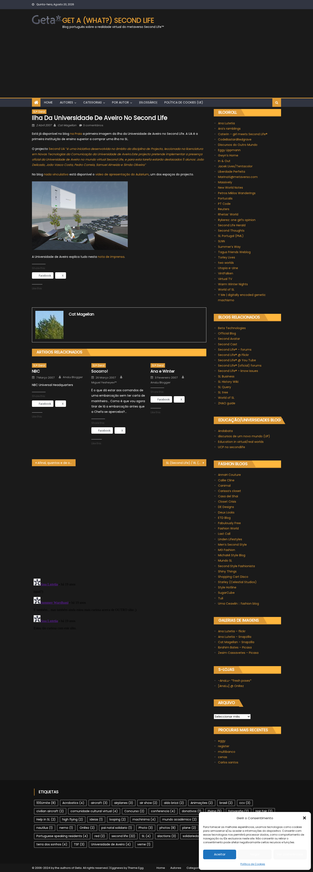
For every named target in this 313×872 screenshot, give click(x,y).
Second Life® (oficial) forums (239, 365)
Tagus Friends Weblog (234, 252)
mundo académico (179, 819)
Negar (255, 854)
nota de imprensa (111, 257)
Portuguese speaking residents (62, 836)
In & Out (224, 161)
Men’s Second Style (232, 544)
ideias (96, 819)
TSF (79, 844)
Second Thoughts (231, 230)
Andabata (225, 431)
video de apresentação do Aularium (122, 174)
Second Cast (227, 344)
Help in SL (46, 819)
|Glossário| (148, 102)
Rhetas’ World (228, 214)
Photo (146, 828)
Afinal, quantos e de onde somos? (56, 463)
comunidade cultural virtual (94, 811)
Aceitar (219, 854)
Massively (225, 182)
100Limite (46, 803)
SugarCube (226, 593)
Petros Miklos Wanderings (237, 193)
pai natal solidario (116, 828)
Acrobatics (73, 803)
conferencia (163, 811)
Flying (215, 811)
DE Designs (226, 507)
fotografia (238, 811)
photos (167, 828)
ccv (244, 803)
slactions (166, 836)
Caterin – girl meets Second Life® (242, 134)
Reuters (223, 209)
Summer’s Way (229, 247)
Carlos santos (228, 762)
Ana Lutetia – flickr (232, 631)
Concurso (134, 811)
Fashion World (228, 528)
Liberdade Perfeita (231, 171)
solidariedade (195, 836)
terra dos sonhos (51, 844)
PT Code (224, 204)
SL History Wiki (228, 382)
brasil (226, 803)
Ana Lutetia (226, 123)
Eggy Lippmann (229, 150)
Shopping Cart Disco (233, 577)
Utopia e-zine (228, 268)
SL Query (224, 387)
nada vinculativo (56, 174)
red (100, 836)
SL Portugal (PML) (231, 236)
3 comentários (93, 125)
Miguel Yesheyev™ (104, 382)
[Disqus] (119, 519)
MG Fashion (226, 550)
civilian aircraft (50, 811)
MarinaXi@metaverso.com (238, 177)
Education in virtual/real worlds (241, 442)
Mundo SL (225, 560)
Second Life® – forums (234, 349)
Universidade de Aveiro (111, 844)
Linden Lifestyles (230, 539)
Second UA (57, 149)
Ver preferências (290, 854)
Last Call (224, 534)
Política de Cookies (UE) (183, 102)
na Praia (76, 134)
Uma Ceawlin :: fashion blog (238, 603)
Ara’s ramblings (229, 128)
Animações (202, 803)
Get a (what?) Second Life (108, 20)
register (223, 746)
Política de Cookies (252, 864)
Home (48, 102)
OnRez (87, 828)
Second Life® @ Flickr (233, 355)
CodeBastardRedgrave (234, 139)
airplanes (123, 803)
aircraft (99, 803)
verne (144, 844)
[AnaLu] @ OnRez (231, 686)
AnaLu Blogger (73, 377)
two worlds (226, 263)
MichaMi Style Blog (231, 555)
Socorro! (99, 371)
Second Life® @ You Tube (237, 360)
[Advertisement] (156, 66)
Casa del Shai (228, 496)
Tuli (220, 598)
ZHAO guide (226, 403)
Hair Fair (264, 811)
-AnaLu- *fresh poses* (234, 680)
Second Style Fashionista (236, 566)
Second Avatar (229, 339)
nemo (66, 828)
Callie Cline (226, 480)
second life (123, 836)
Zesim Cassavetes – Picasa (238, 653)
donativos (191, 811)
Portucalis (225, 198)
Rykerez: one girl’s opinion (237, 220)
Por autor (120, 102)
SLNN (221, 241)
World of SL (226, 289)
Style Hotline (227, 587)
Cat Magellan (67, 125)
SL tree (223, 392)
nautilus (44, 828)
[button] (304, 818)
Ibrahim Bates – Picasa (235, 647)
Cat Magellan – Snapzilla (236, 642)
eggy (221, 741)
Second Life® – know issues (238, 371)
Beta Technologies (232, 328)
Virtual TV (225, 279)
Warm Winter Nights (233, 284)
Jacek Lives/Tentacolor (235, 166)
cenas (222, 757)
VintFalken (225, 273)
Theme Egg (136, 868)
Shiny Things (227, 571)
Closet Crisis (227, 501)
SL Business (226, 376)
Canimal (224, 485)
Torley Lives (226, 257)
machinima (144, 819)
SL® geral (39, 111)
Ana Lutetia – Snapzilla (234, 637)
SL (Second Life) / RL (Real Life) (186, 463)
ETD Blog (224, 518)
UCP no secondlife (231, 447)
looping (117, 819)
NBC (36, 371)
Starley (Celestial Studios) (237, 582)
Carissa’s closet (229, 491)
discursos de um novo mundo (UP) (244, 436)
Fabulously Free (229, 523)
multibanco (226, 752)
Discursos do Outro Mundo (237, 145)
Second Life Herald (232, 225)
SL (146, 836)
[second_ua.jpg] (80, 215)
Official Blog (227, 333)
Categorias (92, 102)
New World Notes (230, 187)
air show (148, 803)
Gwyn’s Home (228, 155)
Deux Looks (226, 512)
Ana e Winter (163, 371)
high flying (72, 819)
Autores (66, 102)
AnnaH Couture (229, 475)
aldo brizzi (174, 803)
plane (189, 828)
